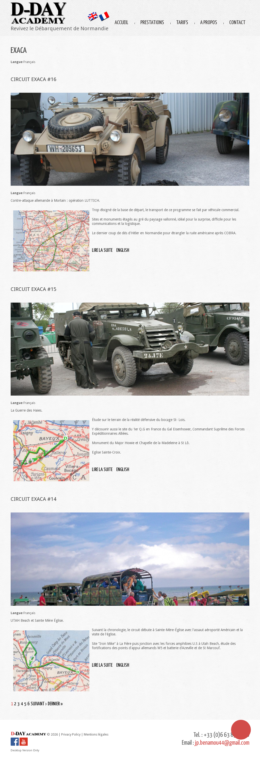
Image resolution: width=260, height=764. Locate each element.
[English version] (92, 13)
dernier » (55, 703)
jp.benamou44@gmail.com (222, 743)
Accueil (121, 22)
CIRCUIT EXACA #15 (33, 289)
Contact (237, 22)
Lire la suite (102, 250)
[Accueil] (39, 4)
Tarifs (182, 22)
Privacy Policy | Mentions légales (84, 734)
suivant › (38, 703)
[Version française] (104, 13)
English (122, 250)
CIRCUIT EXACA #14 (33, 499)
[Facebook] (15, 740)
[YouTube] (24, 740)
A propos (208, 22)
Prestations (152, 22)
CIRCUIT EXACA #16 (33, 79)
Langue (17, 62)
